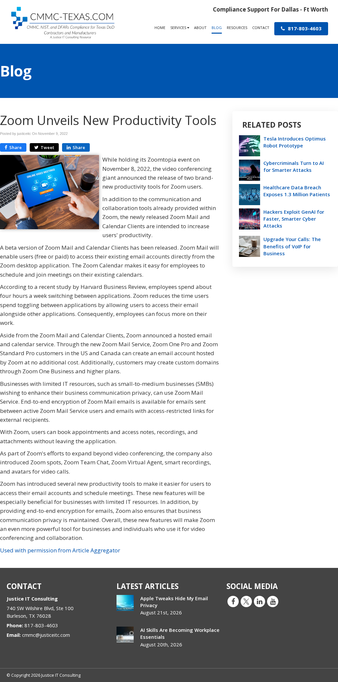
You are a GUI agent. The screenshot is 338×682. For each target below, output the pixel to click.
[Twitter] (246, 601)
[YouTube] (272, 601)
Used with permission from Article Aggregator (60, 550)
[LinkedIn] (259, 601)
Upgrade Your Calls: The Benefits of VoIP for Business (292, 246)
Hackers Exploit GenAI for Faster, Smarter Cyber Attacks (293, 218)
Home (159, 27)
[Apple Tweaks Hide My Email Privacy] (125, 603)
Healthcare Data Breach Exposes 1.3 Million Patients (296, 191)
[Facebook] (233, 601)
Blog (217, 27)
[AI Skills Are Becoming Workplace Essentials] (125, 634)
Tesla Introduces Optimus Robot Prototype (294, 142)
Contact (260, 27)
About (200, 27)
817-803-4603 (304, 28)
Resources (237, 27)
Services (178, 27)
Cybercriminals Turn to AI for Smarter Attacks (293, 166)
